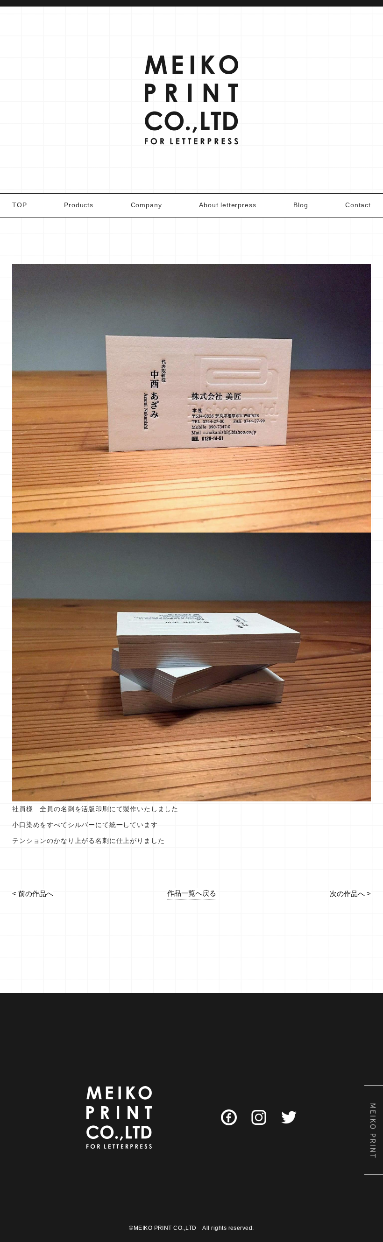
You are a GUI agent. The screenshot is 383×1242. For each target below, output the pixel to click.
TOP (19, 205)
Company (146, 205)
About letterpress (227, 205)
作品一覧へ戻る (191, 893)
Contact (358, 205)
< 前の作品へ (32, 894)
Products (78, 205)
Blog (300, 205)
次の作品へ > (350, 894)
